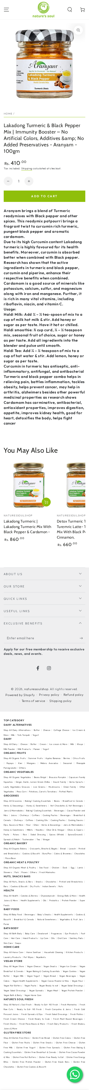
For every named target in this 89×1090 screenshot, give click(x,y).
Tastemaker (28, 839)
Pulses (16, 834)
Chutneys (24, 815)
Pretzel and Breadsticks (71, 881)
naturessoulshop (36, 689)
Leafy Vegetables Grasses (17, 787)
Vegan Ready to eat (48, 985)
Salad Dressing (38, 834)
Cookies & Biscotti (31, 853)
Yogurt (36, 735)
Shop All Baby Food (13, 914)
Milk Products (24, 749)
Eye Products (71, 933)
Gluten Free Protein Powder (26, 1062)
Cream (43, 744)
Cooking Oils (42, 820)
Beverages (59, 810)
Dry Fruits (35, 886)
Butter (37, 730)
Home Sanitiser (33, 952)
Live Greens (39, 787)
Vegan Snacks (50, 966)
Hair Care (15, 938)
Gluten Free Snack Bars (57, 1062)
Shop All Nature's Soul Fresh (18, 1004)
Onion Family (70, 787)
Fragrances (56, 933)
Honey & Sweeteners (36, 805)
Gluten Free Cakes (62, 1038)
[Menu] (6, 9)
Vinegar (46, 839)
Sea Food (43, 867)
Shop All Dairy (10, 744)
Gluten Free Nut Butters (24, 1057)
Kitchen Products (74, 952)
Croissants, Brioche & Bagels (44, 848)
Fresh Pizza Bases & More (32, 1024)
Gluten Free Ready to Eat (51, 1057)
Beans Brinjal (40, 777)
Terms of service (33, 701)
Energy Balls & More (67, 896)
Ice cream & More (58, 744)
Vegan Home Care (33, 995)
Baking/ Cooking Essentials (38, 801)
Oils (44, 900)
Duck (65, 867)
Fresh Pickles (76, 1014)
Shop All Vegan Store (14, 966)
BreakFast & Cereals (73, 801)
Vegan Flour (77, 981)
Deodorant (43, 933)
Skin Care (8, 943)
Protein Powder (69, 900)
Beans (57, 801)
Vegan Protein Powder (72, 990)
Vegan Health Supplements (25, 981)
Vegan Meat (52, 990)
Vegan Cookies (70, 971)
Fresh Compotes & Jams (58, 1009)
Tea (38, 839)
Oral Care (62, 938)
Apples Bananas (53, 758)
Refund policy (74, 695)
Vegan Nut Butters (13, 985)
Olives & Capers (75, 830)
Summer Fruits (35, 758)
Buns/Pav (47, 853)
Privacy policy (49, 695)
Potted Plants (65, 791)
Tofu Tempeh (23, 735)
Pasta (6, 834)
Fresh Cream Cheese (14, 1019)
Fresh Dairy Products (58, 1024)
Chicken (55, 867)
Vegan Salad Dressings (72, 985)
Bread (63, 848)
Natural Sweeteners (47, 919)
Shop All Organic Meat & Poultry (20, 867)
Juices (14, 815)
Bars (6, 886)
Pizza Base (10, 858)
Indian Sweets (49, 886)
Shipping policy (60, 701)
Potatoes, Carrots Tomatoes (43, 791)
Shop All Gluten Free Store (16, 1038)
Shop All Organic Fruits (15, 758)
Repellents (41, 957)
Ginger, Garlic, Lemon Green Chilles (33, 782)
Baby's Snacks (44, 914)
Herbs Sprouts (76, 782)
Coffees (36, 815)
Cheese (47, 730)
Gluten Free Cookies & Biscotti (31, 1067)
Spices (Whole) (56, 834)
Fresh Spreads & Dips (32, 1014)
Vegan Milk (18, 976)
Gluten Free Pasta (21, 1042)
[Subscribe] (82, 638)
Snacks (39, 881)
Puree (6, 924)
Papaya (10, 763)
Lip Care (44, 938)
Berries (67, 758)
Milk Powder (9, 749)
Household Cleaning (53, 952)
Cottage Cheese (61, 730)
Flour (28, 825)
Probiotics (54, 900)
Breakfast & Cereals (24, 919)
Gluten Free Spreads (49, 1047)
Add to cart (44, 196)
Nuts (61, 886)
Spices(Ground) (75, 834)
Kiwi (20, 763)
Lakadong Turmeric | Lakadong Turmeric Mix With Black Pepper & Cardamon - (27, 526)
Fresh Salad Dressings (56, 1014)
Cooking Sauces (75, 820)
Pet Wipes (28, 957)
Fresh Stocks (10, 1024)
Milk (13, 735)
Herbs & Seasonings (13, 805)
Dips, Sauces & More (13, 825)
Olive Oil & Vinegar (55, 830)
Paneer (37, 749)
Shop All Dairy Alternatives (17, 730)
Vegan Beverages (67, 976)
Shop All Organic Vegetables (17, 777)
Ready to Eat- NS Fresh (46, 1004)
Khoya (80, 744)
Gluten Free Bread (41, 1038)
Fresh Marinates (47, 872)
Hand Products (30, 938)
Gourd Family (59, 782)
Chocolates (51, 881)
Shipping (26, 168)
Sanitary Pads (76, 938)
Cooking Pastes (50, 815)
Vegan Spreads (36, 990)
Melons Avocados (50, 763)
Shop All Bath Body (13, 933)
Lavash (72, 848)
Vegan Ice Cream (68, 966)
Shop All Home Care (13, 952)
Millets (30, 830)
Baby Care (30, 933)
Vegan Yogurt (33, 976)
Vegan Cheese (34, 966)
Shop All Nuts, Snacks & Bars (18, 881)
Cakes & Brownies (62, 853)
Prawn (24, 872)
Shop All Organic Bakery (15, 848)
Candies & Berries (29, 896)
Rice (25, 834)
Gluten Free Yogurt (26, 1047)
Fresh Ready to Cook (39, 1019)
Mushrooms (54, 787)
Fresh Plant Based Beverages (68, 1019)
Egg (72, 867)
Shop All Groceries (13, 801)
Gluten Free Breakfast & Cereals (40, 1052)
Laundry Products (12, 957)
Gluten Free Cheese (66, 1042)
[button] (69, 9)
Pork (17, 872)
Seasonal (67, 763)
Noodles (40, 830)
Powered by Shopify (20, 695)
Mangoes (31, 763)
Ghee (36, 825)
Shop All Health (11, 896)
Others (22, 768)
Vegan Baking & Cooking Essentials (43, 971)
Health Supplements (30, 900)
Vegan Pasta (30, 985)
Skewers (8, 872)
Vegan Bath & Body (13, 995)
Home (8, 113)
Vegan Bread (50, 976)
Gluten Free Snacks (43, 1042)
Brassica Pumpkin (57, 777)
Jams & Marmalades (13, 810)
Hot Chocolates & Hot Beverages (66, 805)
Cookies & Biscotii (19, 886)
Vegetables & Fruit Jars (71, 919)
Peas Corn (21, 791)
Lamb (80, 867)
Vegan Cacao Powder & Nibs (55, 981)
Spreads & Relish (12, 839)
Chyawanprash (48, 896)
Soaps (18, 943)
